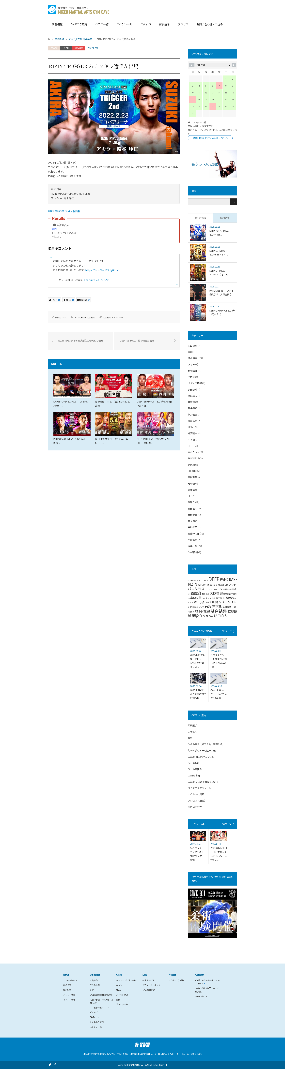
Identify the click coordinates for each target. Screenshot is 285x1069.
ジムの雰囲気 (195, 769)
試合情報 (192, 408)
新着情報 (57, 24)
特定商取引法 (148, 980)
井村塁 (191, 402)
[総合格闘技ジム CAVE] (79, 9)
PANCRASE (193, 458)
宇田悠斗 (192, 389)
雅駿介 (191, 502)
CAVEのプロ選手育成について (203, 781)
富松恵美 (192, 477)
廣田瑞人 (192, 395)
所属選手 (164, 24)
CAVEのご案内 (79, 24)
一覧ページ (226, 631)
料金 (190, 738)
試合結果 (79, 48)
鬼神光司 (192, 527)
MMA (118, 989)
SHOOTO (192, 471)
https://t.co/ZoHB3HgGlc (100, 270)
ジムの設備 (193, 763)
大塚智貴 (192, 514)
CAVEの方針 (194, 775)
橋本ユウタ (193, 452)
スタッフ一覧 (96, 1026)
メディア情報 (195, 383)
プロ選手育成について (100, 1007)
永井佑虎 (192, 414)
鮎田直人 (192, 508)
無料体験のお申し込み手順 (202, 750)
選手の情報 (200, 218)
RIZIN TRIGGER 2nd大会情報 (64, 211)
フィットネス (122, 994)
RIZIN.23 (201, 585)
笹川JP (191, 352)
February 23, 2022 (95, 280)
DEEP (190, 445)
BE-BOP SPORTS (194, 580)
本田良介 (192, 345)
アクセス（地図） (197, 800)
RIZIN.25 (208, 585)
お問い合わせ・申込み (209, 24)
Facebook (55, 1064)
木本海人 (192, 439)
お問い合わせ (195, 806)
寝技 (118, 999)
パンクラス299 (211, 589)
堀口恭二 (205, 594)
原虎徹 (191, 464)
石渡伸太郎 (193, 533)
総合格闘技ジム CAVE (139, 1064)
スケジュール (124, 24)
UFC (190, 496)
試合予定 (67, 985)
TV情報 (221, 585)
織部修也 (192, 420)
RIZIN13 (215, 585)
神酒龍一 (192, 433)
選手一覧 (192, 546)
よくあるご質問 (196, 794)
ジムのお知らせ (70, 980)
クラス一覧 (102, 24)
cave (64, 317)
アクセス (183, 24)
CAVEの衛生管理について (201, 756)
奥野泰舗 (227, 594)
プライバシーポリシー (152, 985)
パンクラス (196, 588)
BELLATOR (204, 580)
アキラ (54, 48)
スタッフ (146, 24)
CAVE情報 (193, 552)
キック (119, 985)
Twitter (50, 1064)
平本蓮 (191, 377)
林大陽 (191, 521)
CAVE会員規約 (148, 989)
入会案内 (192, 731)
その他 (191, 483)
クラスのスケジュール (199, 788)
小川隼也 (192, 539)
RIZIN (66, 48)
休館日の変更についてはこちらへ (210, 137)
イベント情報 (69, 999)
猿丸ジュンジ (198, 607)
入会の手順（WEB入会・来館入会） (206, 744)
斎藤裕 (191, 489)
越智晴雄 (192, 370)
